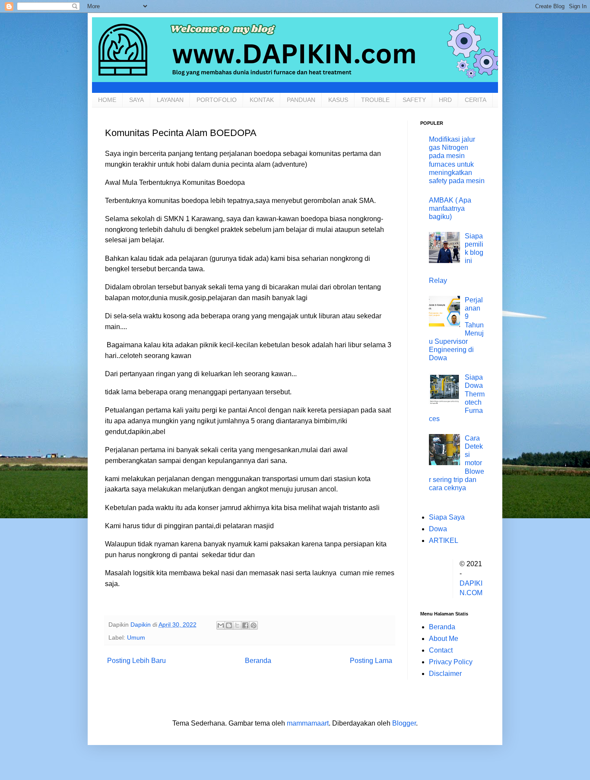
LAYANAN (170, 99)
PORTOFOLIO (217, 99)
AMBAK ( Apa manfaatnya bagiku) (450, 208)
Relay (438, 280)
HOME (107, 99)
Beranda (258, 660)
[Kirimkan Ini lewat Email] (220, 625)
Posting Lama (371, 660)
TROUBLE (375, 99)
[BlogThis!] (229, 625)
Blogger (404, 723)
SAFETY (414, 99)
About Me (443, 638)
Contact (441, 650)
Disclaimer (445, 673)
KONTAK (262, 99)
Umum (136, 637)
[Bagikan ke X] (237, 625)
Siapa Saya (447, 517)
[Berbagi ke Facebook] (245, 625)
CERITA (475, 99)
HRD (445, 99)
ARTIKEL (443, 540)
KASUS (338, 99)
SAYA (136, 99)
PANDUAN (301, 99)
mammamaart (308, 723)
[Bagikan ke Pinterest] (253, 625)
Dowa (438, 529)
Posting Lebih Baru (136, 660)
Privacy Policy (451, 662)
